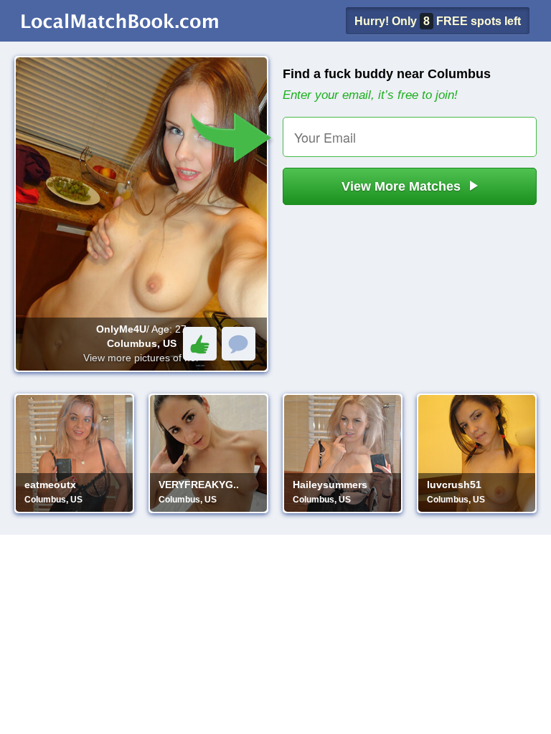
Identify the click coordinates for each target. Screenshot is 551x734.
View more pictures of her (141, 357)
